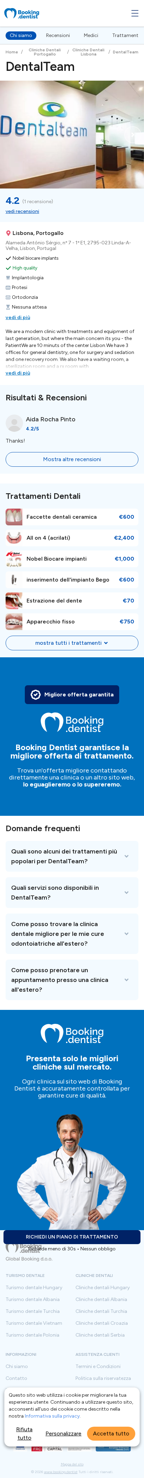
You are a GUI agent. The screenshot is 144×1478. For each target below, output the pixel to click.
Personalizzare (63, 1433)
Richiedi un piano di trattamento (72, 1237)
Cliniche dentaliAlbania (101, 1299)
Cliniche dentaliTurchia (101, 1311)
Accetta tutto (111, 1433)
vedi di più (18, 317)
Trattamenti (125, 35)
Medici (91, 35)
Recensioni (58, 35)
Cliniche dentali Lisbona (88, 52)
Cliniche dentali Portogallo (45, 52)
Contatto (16, 1378)
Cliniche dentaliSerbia (100, 1335)
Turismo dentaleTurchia (33, 1311)
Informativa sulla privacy (52, 1416)
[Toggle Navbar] (135, 13)
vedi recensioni (22, 211)
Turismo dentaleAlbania (33, 1299)
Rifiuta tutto (24, 1433)
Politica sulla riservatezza (103, 1378)
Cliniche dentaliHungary (102, 1287)
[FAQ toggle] (72, 856)
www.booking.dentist (61, 1472)
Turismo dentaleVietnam (34, 1323)
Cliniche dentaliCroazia (101, 1323)
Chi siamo (21, 35)
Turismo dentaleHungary (34, 1287)
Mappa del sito (72, 1464)
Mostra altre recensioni (72, 459)
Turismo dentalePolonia (32, 1335)
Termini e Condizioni (98, 1366)
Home (12, 52)
